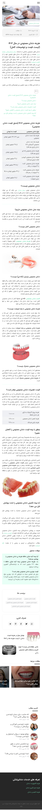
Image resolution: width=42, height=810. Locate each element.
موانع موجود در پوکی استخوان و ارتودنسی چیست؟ (17, 735)
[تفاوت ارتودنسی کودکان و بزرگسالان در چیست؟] (34, 727)
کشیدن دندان (7, 533)
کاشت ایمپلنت (35, 62)
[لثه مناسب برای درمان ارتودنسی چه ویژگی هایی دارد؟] (34, 717)
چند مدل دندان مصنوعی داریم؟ (26, 104)
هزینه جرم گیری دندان (33, 788)
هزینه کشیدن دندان (34, 792)
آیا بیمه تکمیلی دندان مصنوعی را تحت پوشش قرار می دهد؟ (20, 114)
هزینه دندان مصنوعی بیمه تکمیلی (15, 603)
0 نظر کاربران (32, 35)
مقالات (17, 31)
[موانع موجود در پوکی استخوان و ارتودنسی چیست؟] (34, 736)
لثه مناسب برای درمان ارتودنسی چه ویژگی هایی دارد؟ (17, 715)
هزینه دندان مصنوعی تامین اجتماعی (21, 606)
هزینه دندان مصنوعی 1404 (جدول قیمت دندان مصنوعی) (22, 96)
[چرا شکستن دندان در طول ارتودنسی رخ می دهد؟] (34, 746)
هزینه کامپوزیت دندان (33, 783)
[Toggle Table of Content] (35, 91)
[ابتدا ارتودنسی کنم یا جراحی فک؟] (34, 756)
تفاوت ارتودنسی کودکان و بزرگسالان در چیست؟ (19, 725)
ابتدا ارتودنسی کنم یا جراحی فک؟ (17, 753)
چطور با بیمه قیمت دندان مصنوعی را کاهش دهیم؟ (21, 110)
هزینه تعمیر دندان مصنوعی (14, 599)
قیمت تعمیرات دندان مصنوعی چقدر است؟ (23, 107)
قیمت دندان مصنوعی (33, 298)
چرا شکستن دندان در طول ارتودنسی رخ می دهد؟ (19, 745)
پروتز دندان (21, 190)
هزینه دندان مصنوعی (23, 241)
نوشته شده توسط (12, 35)
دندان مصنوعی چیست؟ (29, 101)
